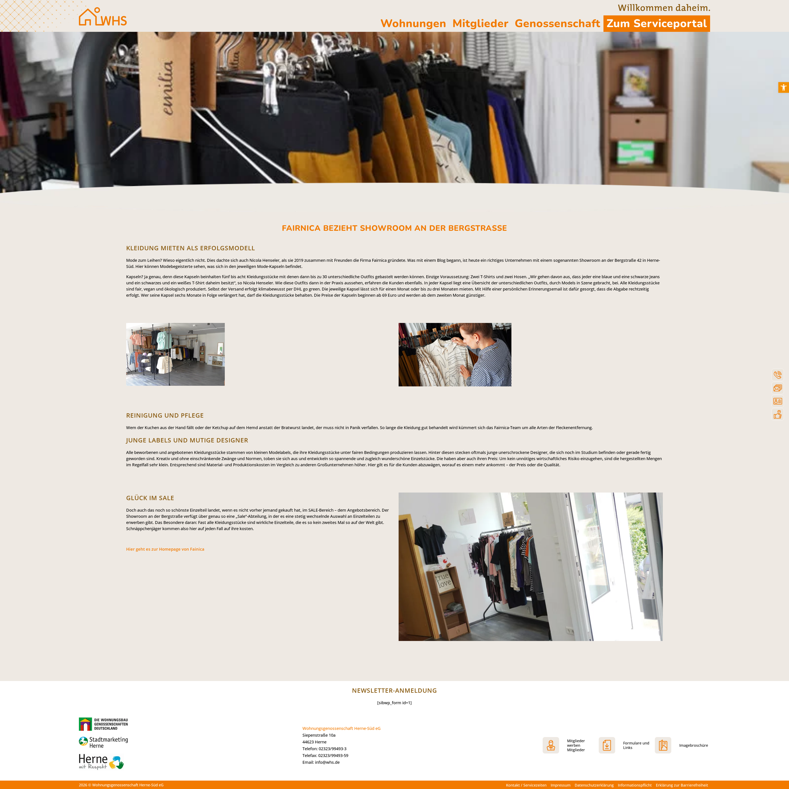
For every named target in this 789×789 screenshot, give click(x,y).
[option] (394, 114)
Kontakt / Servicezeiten (526, 785)
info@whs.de (327, 762)
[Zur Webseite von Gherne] (104, 723)
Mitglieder (480, 23)
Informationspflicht (635, 785)
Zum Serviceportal (657, 23)
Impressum (561, 785)
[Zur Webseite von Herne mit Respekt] (110, 764)
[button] (783, 87)
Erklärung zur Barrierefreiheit (682, 785)
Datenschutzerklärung (594, 785)
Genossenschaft (557, 23)
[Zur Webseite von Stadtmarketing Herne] (110, 742)
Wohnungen (413, 23)
